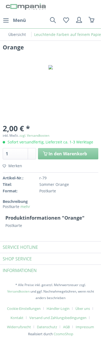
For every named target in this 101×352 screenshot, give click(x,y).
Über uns (82, 308)
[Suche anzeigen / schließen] (52, 20)
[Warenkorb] (92, 20)
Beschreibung (15, 201)
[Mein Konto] (79, 20)
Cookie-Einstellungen (24, 308)
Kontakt (17, 317)
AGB (66, 326)
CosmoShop (63, 333)
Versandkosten (18, 291)
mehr (25, 206)
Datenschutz (47, 326)
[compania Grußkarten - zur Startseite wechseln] (27, 7)
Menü (19, 20)
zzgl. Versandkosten (34, 135)
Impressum (85, 326)
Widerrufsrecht (19, 326)
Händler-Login (58, 308)
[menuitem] (14, 20)
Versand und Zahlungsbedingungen (57, 317)
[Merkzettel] (66, 20)
